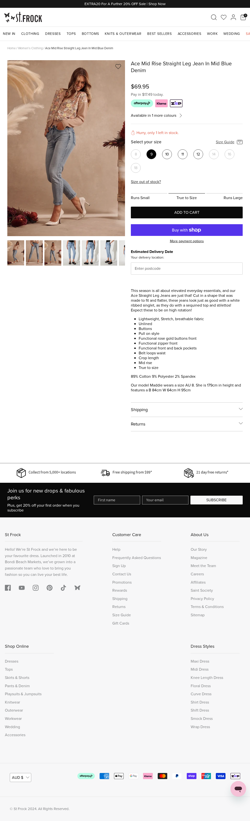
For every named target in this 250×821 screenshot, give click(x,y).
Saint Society (202, 590)
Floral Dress (201, 686)
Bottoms (90, 33)
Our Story (199, 549)
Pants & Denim (17, 686)
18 (135, 168)
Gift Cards (120, 623)
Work (212, 33)
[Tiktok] (63, 588)
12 (198, 154)
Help (116, 549)
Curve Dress (201, 694)
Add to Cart (186, 212)
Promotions (122, 582)
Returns (138, 424)
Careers (197, 574)
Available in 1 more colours (153, 115)
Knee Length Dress (207, 677)
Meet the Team (203, 566)
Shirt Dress (200, 702)
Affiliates (198, 582)
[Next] (122, 148)
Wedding (231, 33)
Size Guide (225, 142)
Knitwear (12, 702)
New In (9, 33)
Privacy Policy (202, 598)
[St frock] (77, 588)
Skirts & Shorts (17, 677)
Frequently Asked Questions (136, 557)
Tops (71, 33)
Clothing (30, 33)
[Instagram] (36, 588)
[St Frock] (23, 17)
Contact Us (121, 574)
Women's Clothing (30, 48)
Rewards (119, 590)
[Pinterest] (49, 588)
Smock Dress (202, 718)
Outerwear (14, 710)
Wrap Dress (200, 727)
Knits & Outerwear (123, 33)
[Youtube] (22, 588)
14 (214, 154)
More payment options (187, 241)
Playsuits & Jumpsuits (23, 694)
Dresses (53, 33)
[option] (66, 148)
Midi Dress (199, 669)
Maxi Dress (200, 661)
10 (167, 154)
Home (11, 48)
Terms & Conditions (207, 606)
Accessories (189, 33)
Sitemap (198, 615)
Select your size (146, 142)
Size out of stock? (146, 181)
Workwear (13, 718)
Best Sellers (159, 33)
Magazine (199, 557)
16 (229, 154)
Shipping (139, 409)
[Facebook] (8, 588)
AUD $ (17, 777)
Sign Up (119, 566)
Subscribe (216, 500)
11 (182, 154)
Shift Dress (200, 710)
